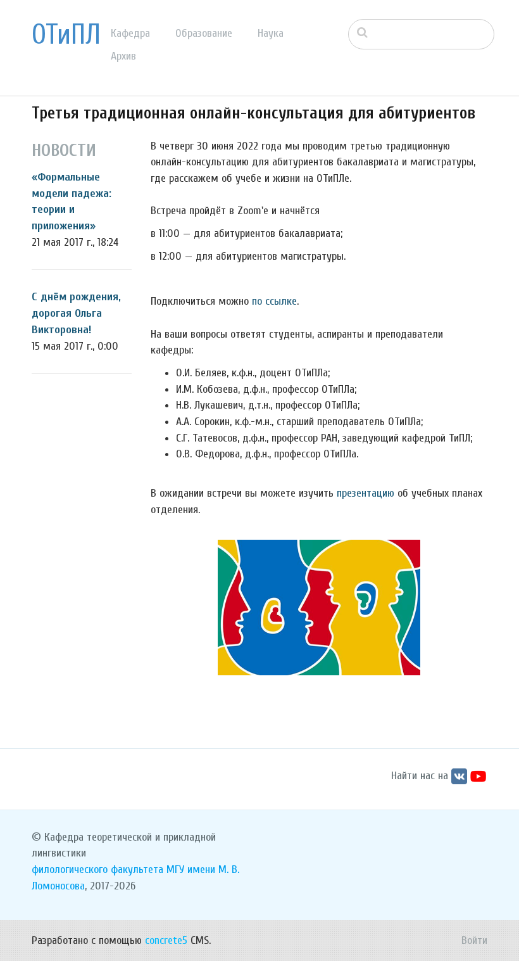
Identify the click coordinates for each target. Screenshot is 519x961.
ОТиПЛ (66, 34)
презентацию (365, 493)
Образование (203, 33)
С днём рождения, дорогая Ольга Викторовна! (76, 313)
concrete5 (166, 940)
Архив (123, 56)
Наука (271, 33)
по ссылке (274, 301)
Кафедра (130, 33)
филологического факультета (97, 869)
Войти (474, 940)
